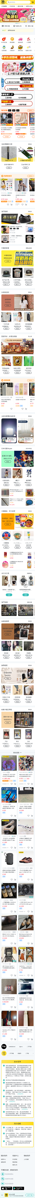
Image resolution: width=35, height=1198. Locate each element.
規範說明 (20, 1094)
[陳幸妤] (9, 103)
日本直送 (12, 6)
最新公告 (14, 1165)
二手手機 (11, 1053)
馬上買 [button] (6, 372)
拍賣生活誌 (29, 6)
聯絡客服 (14, 1162)
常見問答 (14, 1159)
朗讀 (32, 10)
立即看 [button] (7, 261)
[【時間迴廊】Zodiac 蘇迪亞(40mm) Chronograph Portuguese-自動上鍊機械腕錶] (30, 577)
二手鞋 (27, 1053)
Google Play (18, 1188)
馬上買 (30, 336)
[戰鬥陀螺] (26, 103)
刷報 (3, 1046)
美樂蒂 (19, 1053)
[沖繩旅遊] (9, 87)
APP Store (6, 1188)
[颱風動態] (26, 80)
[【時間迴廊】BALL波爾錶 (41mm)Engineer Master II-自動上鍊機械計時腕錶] (30, 583)
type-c (21, 1046)
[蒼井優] (9, 96)
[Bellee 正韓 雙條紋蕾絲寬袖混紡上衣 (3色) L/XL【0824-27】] (6, 580)
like (8, 204)
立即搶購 (7, 136)
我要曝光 (31, 110)
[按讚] (14, 435)
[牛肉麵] (26, 87)
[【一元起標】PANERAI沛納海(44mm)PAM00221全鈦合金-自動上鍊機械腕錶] (23, 580)
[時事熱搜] (9, 64)
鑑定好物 (20, 6)
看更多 (30, 144)
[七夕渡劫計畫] (17, 15)
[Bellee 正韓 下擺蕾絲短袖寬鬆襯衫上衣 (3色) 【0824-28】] (14, 577)
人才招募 (26, 1159)
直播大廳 (29, 602)
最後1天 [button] (6, 284)
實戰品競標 (29, 248)
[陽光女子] (9, 80)
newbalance (12, 1046)
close (2, 1195)
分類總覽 (4, 6)
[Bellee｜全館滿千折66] (9, 585)
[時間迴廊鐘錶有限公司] (25, 585)
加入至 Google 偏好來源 (32, 14)
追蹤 (9, 595)
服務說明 (3, 1162)
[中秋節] (26, 96)
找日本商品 (29, 448)
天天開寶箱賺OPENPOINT (15, 30)
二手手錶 (29, 1046)
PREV (1, 158)
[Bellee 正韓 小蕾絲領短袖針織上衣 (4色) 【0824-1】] (14, 583)
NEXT (34, 158)
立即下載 (29, 1195)
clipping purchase (11, 204)
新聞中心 (3, 1159)
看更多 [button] (7, 305)
